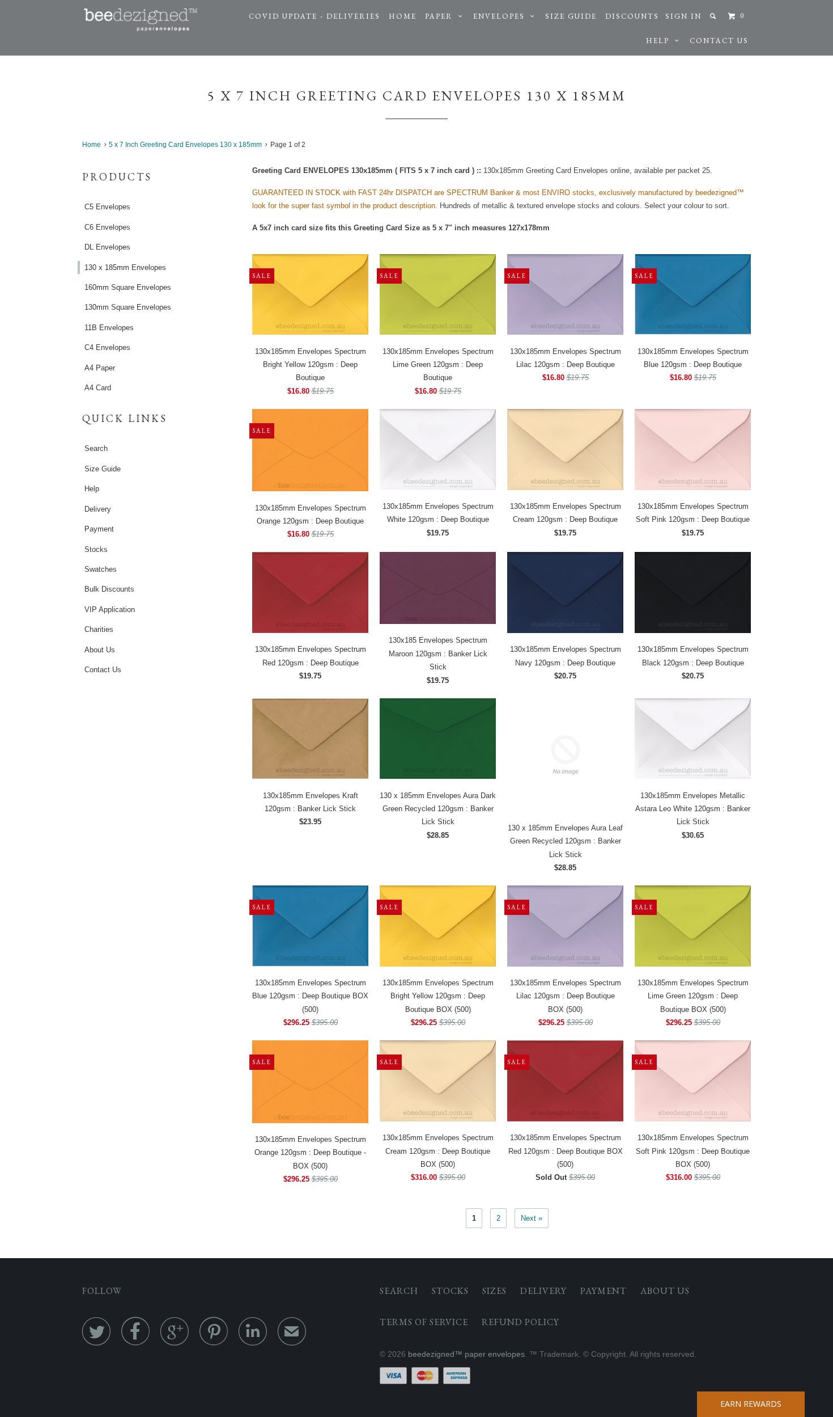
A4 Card (97, 387)
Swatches (100, 569)
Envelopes (501, 16)
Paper (441, 16)
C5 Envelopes (107, 207)
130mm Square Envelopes (127, 307)
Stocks (96, 549)
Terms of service (424, 1322)
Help (660, 40)
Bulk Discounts (109, 589)
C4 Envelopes (107, 347)
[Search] (714, 16)
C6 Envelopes (107, 227)
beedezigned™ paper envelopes (466, 1354)
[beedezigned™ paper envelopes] (140, 20)
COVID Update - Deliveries (314, 16)
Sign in (683, 16)
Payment (99, 529)
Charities (98, 629)
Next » (531, 1218)
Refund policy (520, 1322)
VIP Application (109, 609)
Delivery (97, 509)
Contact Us (719, 40)
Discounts (632, 16)
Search (96, 448)
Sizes (494, 1291)
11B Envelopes (109, 327)
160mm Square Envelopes (127, 287)
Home (402, 16)
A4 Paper (99, 368)
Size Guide (571, 16)
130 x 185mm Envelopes (125, 267)
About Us (99, 650)
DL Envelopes (107, 247)
